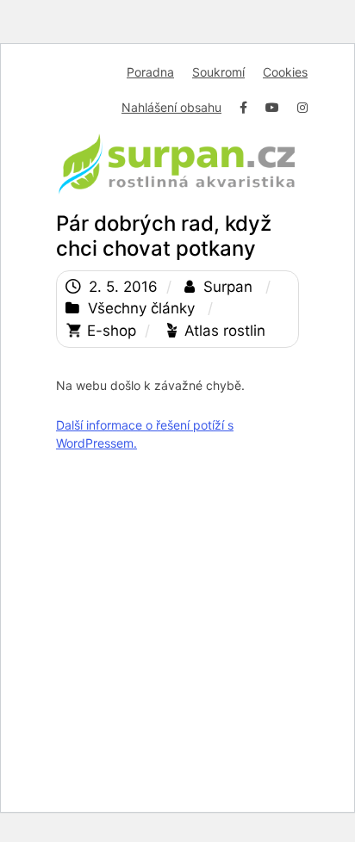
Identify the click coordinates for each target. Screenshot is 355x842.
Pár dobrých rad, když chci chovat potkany (163, 236)
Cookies (285, 72)
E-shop (111, 330)
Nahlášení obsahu (171, 107)
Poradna (150, 72)
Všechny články (141, 308)
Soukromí (218, 72)
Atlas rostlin (224, 330)
